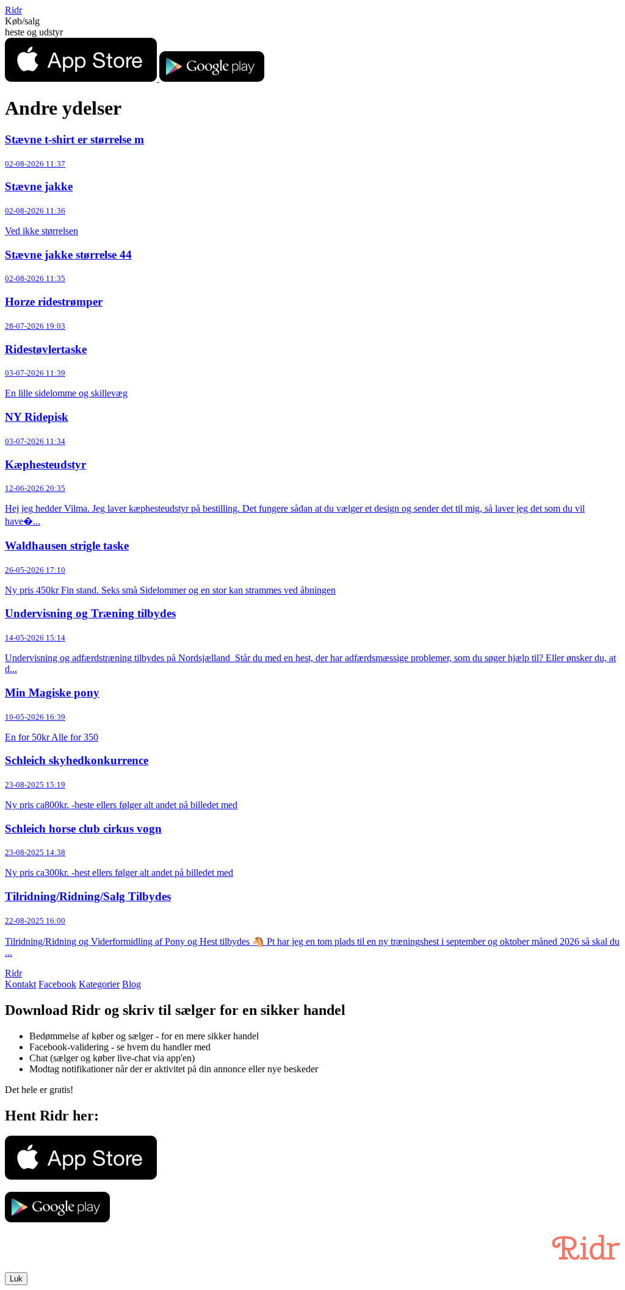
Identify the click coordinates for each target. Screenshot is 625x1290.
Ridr (13, 10)
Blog (131, 984)
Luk (16, 1278)
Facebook (57, 984)
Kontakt (20, 984)
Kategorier (99, 984)
